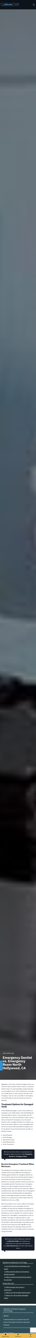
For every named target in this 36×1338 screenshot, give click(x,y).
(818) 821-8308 (13, 1241)
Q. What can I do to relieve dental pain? (17, 1293)
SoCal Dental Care (12, 1246)
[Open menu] (33, 4)
